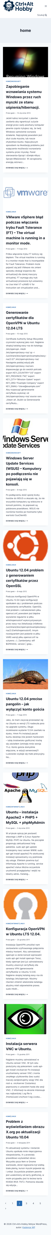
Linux (13, 212)
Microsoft (16, 81)
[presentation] (25, 62)
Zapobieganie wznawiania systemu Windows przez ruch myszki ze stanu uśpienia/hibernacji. (24, 97)
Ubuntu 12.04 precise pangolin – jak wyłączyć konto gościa (25, 704)
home (8, 81)
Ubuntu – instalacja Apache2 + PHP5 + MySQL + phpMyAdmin (25, 817)
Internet (15, 807)
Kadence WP (28, 1227)
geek (13, 113)
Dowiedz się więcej (17, 168)
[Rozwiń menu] (45, 6)
